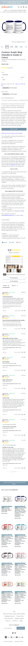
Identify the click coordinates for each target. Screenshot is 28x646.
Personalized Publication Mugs (18, 10)
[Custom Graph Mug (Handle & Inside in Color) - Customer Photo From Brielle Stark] (16, 266)
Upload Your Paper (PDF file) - (13, 84)
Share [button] (5, 310)
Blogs (21, 620)
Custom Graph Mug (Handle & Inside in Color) (12, 306)
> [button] (18, 471)
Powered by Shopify (18, 641)
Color (2, 72)
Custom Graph (4, 91)
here (23, 211)
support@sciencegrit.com (7, 215)
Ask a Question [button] (14, 281)
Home (3, 10)
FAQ (22, 215)
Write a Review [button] (14, 277)
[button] (22, 310)
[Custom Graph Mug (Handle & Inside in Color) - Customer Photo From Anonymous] (11, 266)
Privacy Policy (19, 616)
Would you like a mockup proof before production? (13, 103)
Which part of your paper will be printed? (11, 133)
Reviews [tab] (5, 285)
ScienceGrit (10, 641)
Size (2, 77)
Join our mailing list (14, 625)
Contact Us (15, 620)
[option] (7, 47)
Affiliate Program (19, 618)
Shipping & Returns (10, 616)
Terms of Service (8, 618)
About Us (8, 620)
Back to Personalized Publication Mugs (14, 483)
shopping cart (13, 164)
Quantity (22, 77)
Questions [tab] (14, 285)
